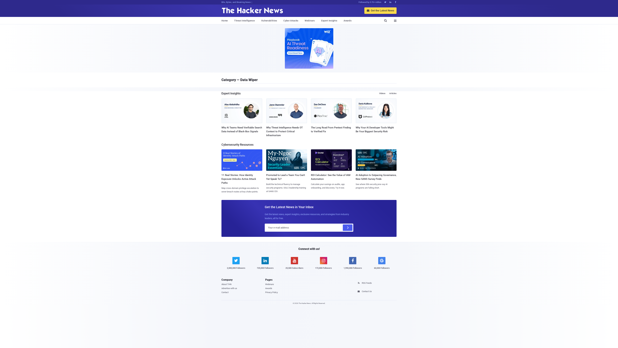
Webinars (310, 20)
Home (224, 20)
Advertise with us (229, 288)
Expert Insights (329, 20)
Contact (225, 292)
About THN (226, 284)
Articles (393, 93)
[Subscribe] (347, 227)
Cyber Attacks (290, 20)
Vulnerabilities (269, 20)
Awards (347, 20)
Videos (382, 93)
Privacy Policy (271, 292)
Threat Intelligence (244, 20)
